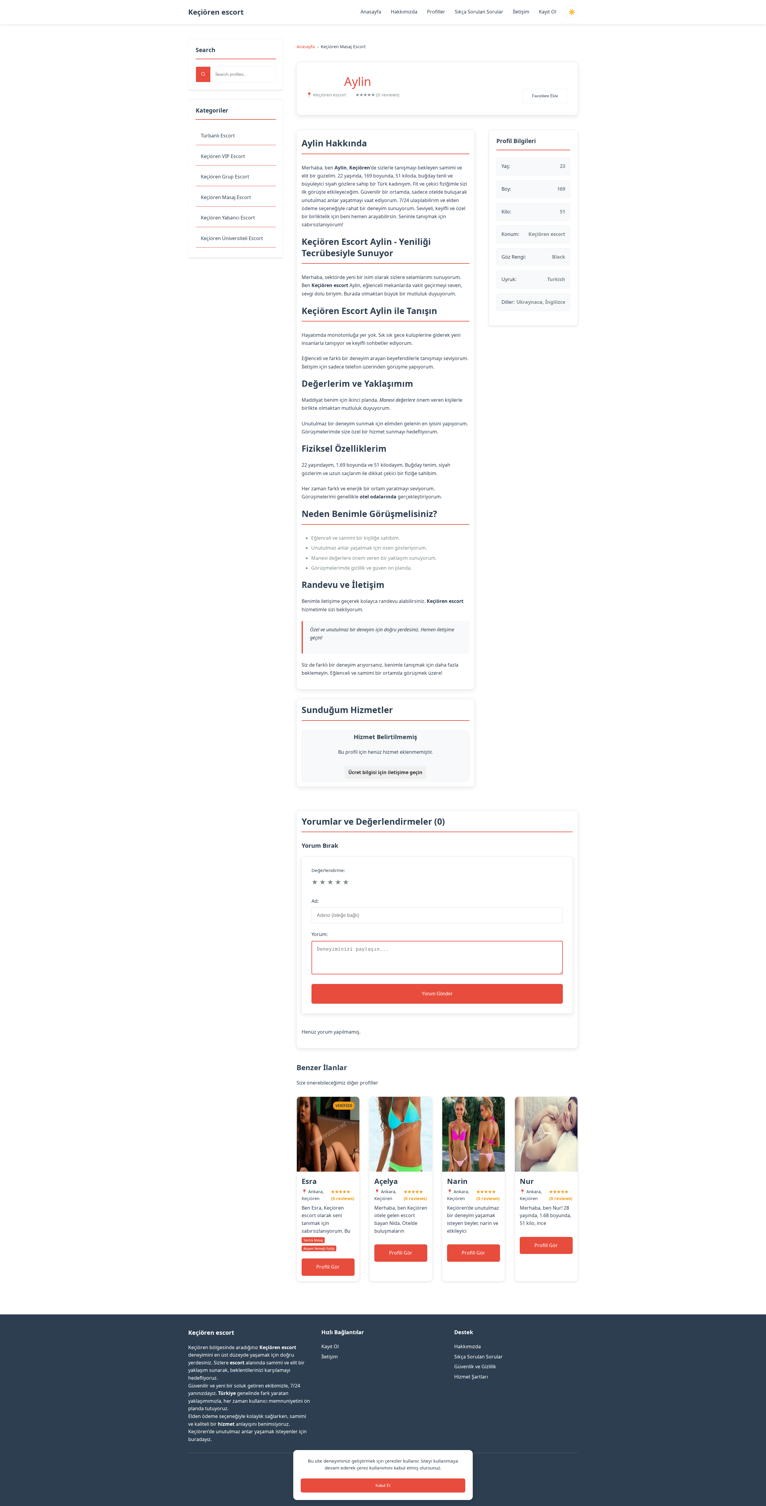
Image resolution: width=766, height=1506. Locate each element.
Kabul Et (383, 1485)
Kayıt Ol (547, 11)
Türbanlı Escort (218, 135)
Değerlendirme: (328, 870)
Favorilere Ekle (545, 96)
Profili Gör (328, 1267)
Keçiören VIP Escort (223, 156)
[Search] (203, 74)
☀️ (571, 12)
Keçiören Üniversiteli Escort (232, 238)
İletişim (521, 11)
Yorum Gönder (437, 993)
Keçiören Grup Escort (225, 176)
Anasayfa (371, 11)
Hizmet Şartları (471, 1376)
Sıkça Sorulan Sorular (479, 11)
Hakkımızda (404, 11)
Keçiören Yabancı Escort (228, 217)
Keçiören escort (216, 12)
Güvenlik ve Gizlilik (475, 1366)
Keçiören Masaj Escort (226, 197)
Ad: (315, 901)
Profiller (436, 11)
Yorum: (319, 934)
